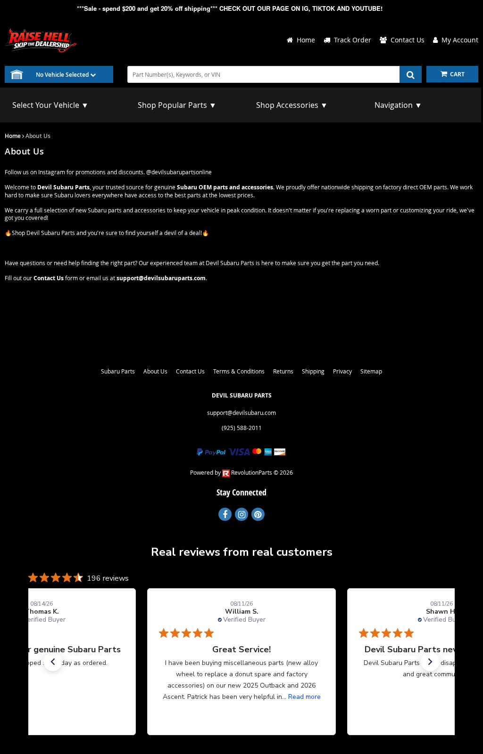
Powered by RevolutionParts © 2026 (241, 472)
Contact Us (190, 371)
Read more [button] (304, 696)
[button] (52, 661)
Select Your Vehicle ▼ (50, 105)
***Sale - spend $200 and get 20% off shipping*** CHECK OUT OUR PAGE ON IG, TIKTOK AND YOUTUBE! (230, 8)
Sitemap (371, 371)
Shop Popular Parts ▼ (177, 105)
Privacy (342, 371)
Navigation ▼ (398, 105)
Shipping (313, 371)
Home (13, 136)
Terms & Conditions (239, 371)
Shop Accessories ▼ (292, 105)
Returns (283, 371)
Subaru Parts (118, 371)
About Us (155, 371)
